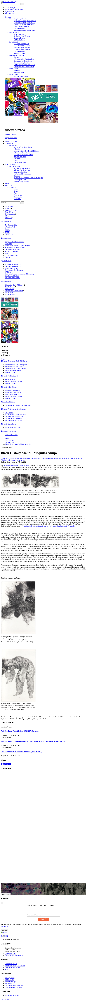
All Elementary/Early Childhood (24, 30)
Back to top (5, 999)
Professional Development (18, 55)
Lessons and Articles (20, 172)
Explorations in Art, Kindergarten (25, 21)
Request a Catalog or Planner (15, 966)
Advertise (17, 159)
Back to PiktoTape (8, 402)
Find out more (5, 926)
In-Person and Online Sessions (24, 59)
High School (13, 42)
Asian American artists (22, 458)
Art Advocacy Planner (21, 181)
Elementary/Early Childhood (19, 19)
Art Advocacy (10, 983)
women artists (20, 460)
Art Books (17, 70)
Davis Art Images (11, 141)
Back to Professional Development (14, 409)
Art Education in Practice (13, 420)
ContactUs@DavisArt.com (14, 955)
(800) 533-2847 (10, 954)
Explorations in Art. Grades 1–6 (15, 366)
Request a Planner (11, 138)
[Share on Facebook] (2, 764)
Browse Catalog (10, 134)
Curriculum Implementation (23, 61)
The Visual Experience (21, 44)
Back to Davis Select (9, 424)
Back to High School (9, 387)
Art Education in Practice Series (24, 65)
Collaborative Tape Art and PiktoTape (17, 405)
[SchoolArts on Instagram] (5, 936)
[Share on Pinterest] (5, 764)
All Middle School (20, 40)
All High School (19, 53)
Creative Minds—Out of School (16, 368)
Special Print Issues (20, 162)
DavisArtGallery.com (12, 995)
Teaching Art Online (20, 180)
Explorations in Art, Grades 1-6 (24, 23)
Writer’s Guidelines (11, 251)
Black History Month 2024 (40, 458)
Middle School (14, 32)
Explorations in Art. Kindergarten (16, 365)
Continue (4, 930)
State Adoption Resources (13, 987)
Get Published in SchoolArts (23, 155)
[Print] (10, 764)
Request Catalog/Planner (14, 9)
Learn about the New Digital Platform (26, 151)
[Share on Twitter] (3, 764)
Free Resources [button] (10, 164)
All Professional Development (24, 67)
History (16, 191)
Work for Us (18, 197)
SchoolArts (13, 145)
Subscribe (17, 149)
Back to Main (6, 221)
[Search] (22, 202)
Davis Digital (11, 8)
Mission (16, 189)
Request (3, 359)
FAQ (6, 969)
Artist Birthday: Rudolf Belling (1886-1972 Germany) (20, 731)
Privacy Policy (10, 978)
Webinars (17, 176)
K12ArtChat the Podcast (13, 264)
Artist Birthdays (10, 982)
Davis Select (13, 68)
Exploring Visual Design (22, 36)
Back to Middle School (10, 376)
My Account (11, 11)
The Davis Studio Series (22, 46)
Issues (16, 160)
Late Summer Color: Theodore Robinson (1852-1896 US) (21, 752)
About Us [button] (8, 185)
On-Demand (9, 413)
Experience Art (19, 34)
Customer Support (11, 964)
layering (58, 458)
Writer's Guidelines (20, 157)
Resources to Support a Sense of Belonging (28, 178)
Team (15, 193)
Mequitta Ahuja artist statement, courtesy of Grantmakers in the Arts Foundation (48, 526)
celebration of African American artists (16, 465)
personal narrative (68, 458)
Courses (16, 57)
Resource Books (19, 28)
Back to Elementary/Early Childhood (14, 361)
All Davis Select (19, 72)
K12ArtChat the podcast (22, 168)
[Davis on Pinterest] (7, 936)
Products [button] (8, 17)
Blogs (7, 183)
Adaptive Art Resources (22, 170)
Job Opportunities (11, 225)
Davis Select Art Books (13, 427)
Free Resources (14, 166)
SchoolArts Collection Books (23, 153)
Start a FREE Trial (11, 435)
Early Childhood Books (21, 26)
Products (8, 208)
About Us (12, 187)
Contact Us (10, 13)
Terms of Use (9, 980)
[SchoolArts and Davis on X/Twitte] (3, 936)
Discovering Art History (22, 47)
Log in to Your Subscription (23, 147)
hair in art (52, 458)
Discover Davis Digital (21, 76)
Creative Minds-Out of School (24, 25)
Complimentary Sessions (22, 63)
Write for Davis (10, 227)
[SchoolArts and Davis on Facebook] (1, 936)
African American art (8, 458)
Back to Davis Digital (9, 431)
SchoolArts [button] (9, 143)
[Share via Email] (8, 764)
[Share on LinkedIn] (6, 764)
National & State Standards (14, 985)
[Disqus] (43, 798)
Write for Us (18, 195)
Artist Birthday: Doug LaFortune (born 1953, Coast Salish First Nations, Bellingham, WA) (33, 741)
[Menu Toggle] (16, 2)
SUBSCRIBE (6, 894)
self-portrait (11, 460)
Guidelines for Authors (12, 967)
